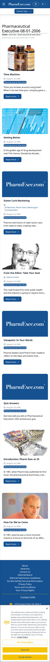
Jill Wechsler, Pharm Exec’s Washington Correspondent (21, 208)
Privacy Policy (25, 584)
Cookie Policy (22, 637)
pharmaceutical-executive (29, 34)
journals (12, 34)
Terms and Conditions (25, 587)
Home (4, 34)
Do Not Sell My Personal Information (25, 581)
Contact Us (25, 571)
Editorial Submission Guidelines (25, 578)
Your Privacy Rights (25, 590)
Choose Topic (22, 11)
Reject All (25, 650)
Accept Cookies (25, 657)
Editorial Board (25, 575)
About (25, 565)
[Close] (47, 608)
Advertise (25, 568)
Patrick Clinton (13, 277)
